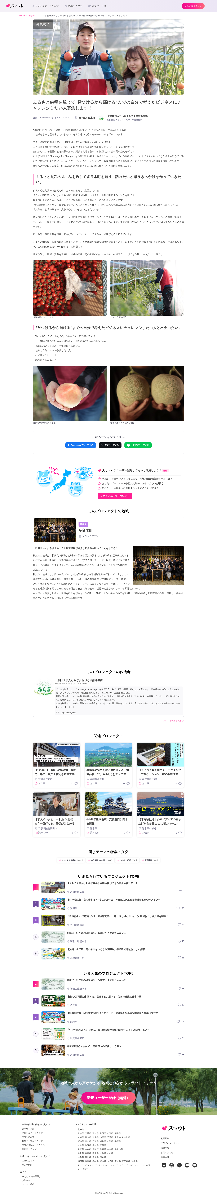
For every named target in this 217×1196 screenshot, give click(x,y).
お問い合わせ (167, 1152)
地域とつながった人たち (33, 1145)
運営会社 (165, 1157)
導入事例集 (27, 1165)
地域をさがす (28, 1137)
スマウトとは (28, 1129)
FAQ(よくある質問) (31, 1176)
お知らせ (26, 1180)
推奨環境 (165, 1148)
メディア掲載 (28, 1184)
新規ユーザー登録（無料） (108, 1098)
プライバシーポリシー (171, 1143)
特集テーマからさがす (32, 1141)
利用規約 (165, 1138)
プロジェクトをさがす (32, 1133)
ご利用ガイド (28, 1160)
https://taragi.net (68, 712)
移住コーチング (29, 1149)
